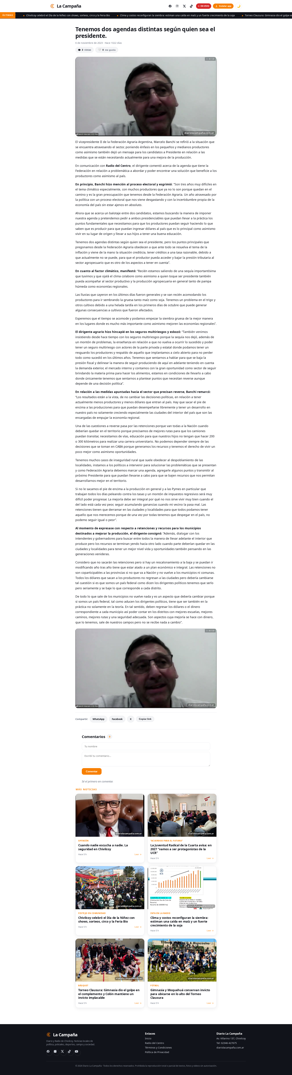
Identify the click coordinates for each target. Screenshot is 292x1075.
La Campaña (69, 6)
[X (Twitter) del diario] (184, 6)
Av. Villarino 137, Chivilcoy (231, 1038)
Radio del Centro (154, 1043)
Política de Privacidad (157, 1052)
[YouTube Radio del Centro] (78, 1053)
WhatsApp (98, 719)
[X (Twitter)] (63, 1053)
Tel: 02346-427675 (226, 1043)
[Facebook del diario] (170, 6)
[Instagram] (56, 1053)
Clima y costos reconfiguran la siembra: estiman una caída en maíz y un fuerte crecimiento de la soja (131, 15)
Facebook (117, 719)
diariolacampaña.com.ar (230, 1047)
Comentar (92, 771)
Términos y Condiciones (158, 1047)
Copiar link (145, 719)
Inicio (148, 1038)
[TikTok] (71, 1053)
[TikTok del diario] (191, 6)
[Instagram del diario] (177, 6)
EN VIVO (205, 6)
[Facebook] (49, 1053)
